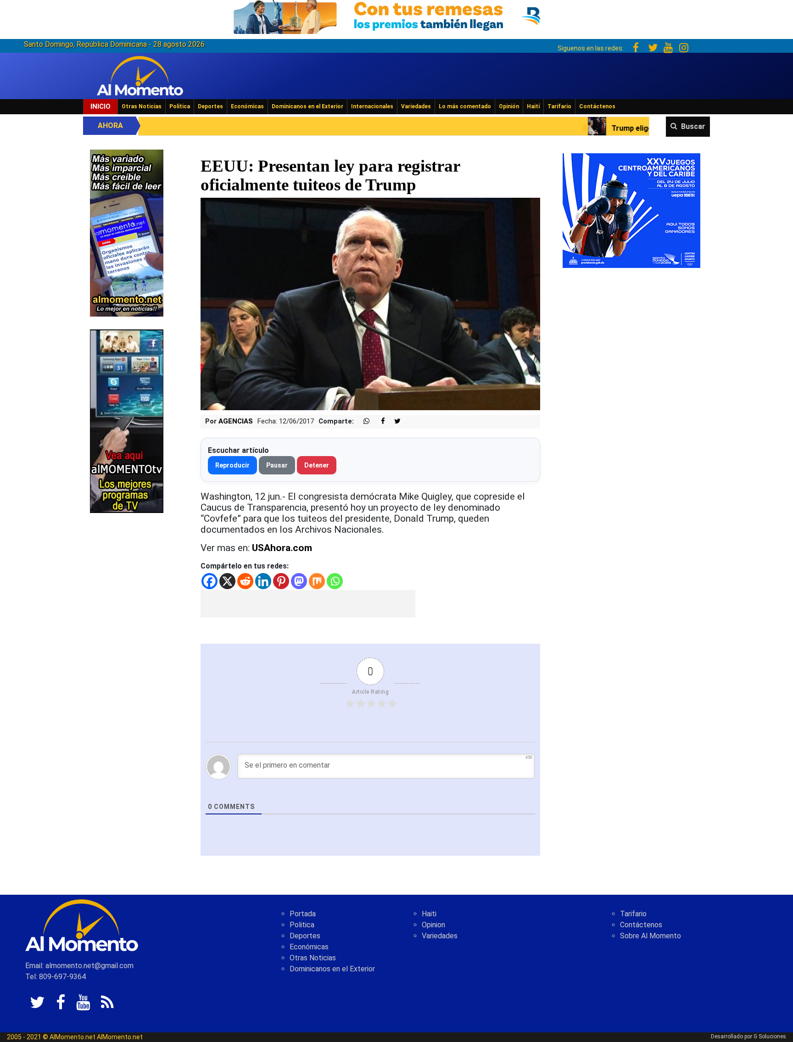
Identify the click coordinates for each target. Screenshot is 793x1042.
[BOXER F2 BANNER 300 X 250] (631, 210)
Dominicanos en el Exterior (307, 106)
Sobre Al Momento (650, 935)
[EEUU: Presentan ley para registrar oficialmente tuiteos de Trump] (371, 303)
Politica (302, 924)
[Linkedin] (263, 581)
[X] (227, 581)
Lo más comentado (465, 106)
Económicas (247, 106)
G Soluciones (770, 1036)
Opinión (509, 106)
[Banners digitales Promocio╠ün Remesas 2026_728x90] (396, 15)
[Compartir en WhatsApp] (362, 421)
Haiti (429, 913)
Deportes (210, 106)
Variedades (416, 106)
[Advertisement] (308, 604)
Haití (533, 106)
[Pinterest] (281, 581)
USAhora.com (282, 547)
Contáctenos (597, 106)
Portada (303, 913)
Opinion (433, 924)
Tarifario (559, 106)
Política (179, 106)
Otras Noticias (142, 106)
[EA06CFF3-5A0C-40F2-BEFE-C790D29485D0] (126, 420)
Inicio (100, 106)
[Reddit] (245, 581)
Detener (316, 465)
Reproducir (232, 465)
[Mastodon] (299, 581)
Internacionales (372, 106)
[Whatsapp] (335, 581)
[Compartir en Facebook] (378, 421)
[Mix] (317, 581)
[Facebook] (209, 581)
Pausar (277, 465)
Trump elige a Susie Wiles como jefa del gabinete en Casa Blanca (624, 128)
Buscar (693, 126)
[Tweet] (394, 421)
